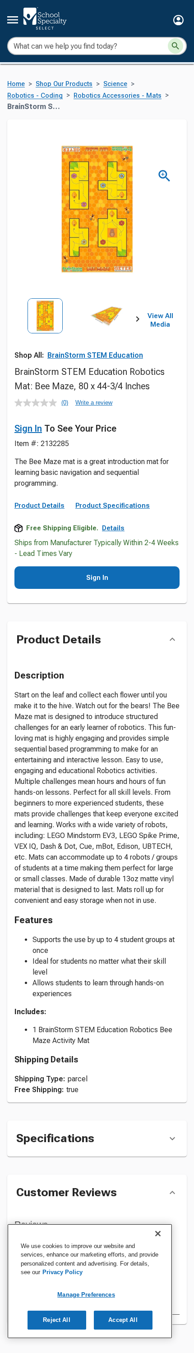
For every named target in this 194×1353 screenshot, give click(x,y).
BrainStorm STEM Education (95, 355)
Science (115, 84)
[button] (178, 20)
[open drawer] (12, 20)
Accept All (122, 1320)
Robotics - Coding (35, 96)
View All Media (160, 320)
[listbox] (76, 336)
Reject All (56, 1320)
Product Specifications (112, 505)
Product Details (39, 505)
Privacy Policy (62, 1272)
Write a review (93, 402)
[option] (45, 336)
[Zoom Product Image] (164, 176)
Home (16, 84)
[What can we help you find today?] (175, 46)
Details (113, 528)
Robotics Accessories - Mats (118, 96)
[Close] (158, 1234)
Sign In (28, 428)
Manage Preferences (86, 1294)
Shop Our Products (64, 84)
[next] (138, 320)
